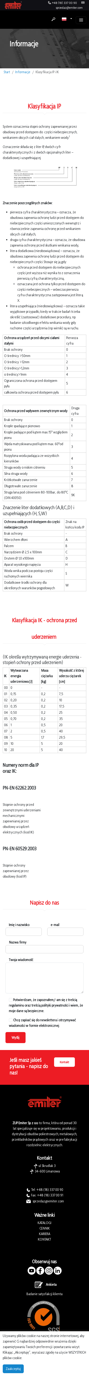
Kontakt (64, 1062)
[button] (67, 19)
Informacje (22, 72)
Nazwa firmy (17, 942)
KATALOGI (44, 1223)
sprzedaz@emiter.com (69, 8)
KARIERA (44, 1234)
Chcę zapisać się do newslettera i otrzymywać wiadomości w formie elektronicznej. (42, 1023)
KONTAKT (44, 1239)
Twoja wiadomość (21, 959)
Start (7, 72)
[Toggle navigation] (81, 20)
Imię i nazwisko (19, 924)
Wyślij (15, 1037)
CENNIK (44, 1228)
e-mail (55, 924)
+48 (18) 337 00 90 (64, 3)
